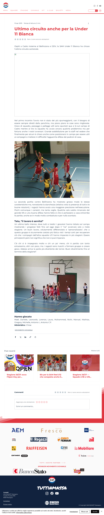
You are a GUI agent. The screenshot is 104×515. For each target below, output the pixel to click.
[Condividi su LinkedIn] (25, 337)
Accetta (95, 512)
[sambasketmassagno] (97, 6)
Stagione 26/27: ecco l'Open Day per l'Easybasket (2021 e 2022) (17, 376)
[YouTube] (100, 6)
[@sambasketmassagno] (94, 6)
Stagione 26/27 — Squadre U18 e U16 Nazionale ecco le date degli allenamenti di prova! (83, 376)
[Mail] (100, 10)
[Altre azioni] (88, 23)
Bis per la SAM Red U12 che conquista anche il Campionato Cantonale (51, 376)
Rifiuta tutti (84, 512)
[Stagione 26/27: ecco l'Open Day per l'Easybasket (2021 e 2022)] (19, 363)
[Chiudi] (101, 511)
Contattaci (6, 501)
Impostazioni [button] (74, 512)
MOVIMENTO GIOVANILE (23, 330)
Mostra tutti (95, 351)
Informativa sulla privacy (24, 512)
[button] (14, 11)
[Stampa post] (35, 337)
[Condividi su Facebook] (15, 337)
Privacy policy (7, 504)
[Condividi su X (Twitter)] (20, 337)
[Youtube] (57, 493)
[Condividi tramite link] (30, 337)
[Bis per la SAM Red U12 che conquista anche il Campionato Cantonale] (52, 363)
